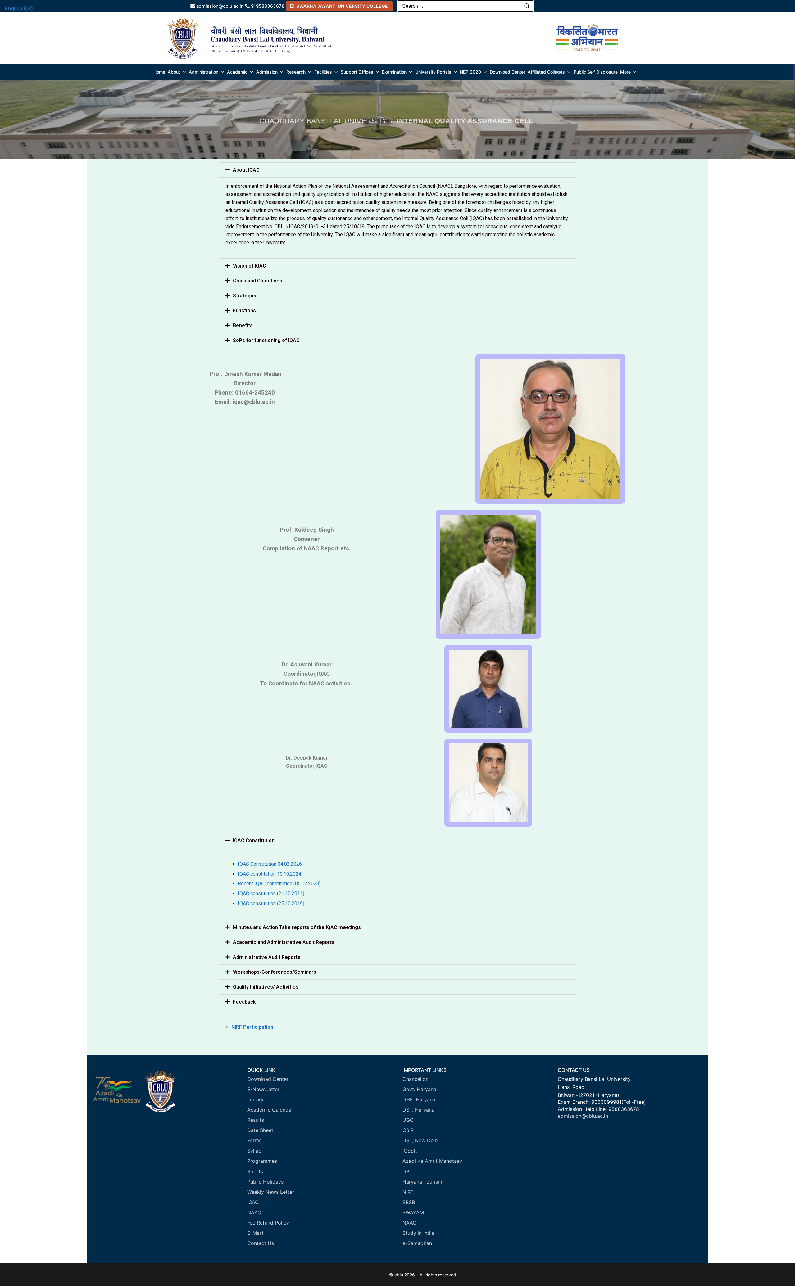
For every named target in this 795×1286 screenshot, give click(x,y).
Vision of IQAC (249, 266)
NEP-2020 (470, 71)
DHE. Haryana (418, 1099)
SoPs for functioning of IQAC (266, 340)
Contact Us (260, 1243)
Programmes (262, 1161)
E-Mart (255, 1233)
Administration (203, 71)
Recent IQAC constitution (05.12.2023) (279, 884)
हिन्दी (28, 8)
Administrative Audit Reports (266, 957)
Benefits (243, 325)
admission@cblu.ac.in (583, 1116)
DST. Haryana (418, 1110)
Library (255, 1099)
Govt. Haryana (419, 1089)
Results (255, 1120)
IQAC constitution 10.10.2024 (269, 874)
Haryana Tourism (422, 1182)
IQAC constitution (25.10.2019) (271, 903)
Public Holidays (265, 1182)
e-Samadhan (417, 1243)
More (625, 71)
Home (159, 71)
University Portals (433, 71)
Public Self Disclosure (596, 71)
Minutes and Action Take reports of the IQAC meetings (297, 927)
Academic (237, 71)
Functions (244, 311)
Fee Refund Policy (268, 1223)
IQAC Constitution (254, 840)
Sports (255, 1171)
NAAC (254, 1212)
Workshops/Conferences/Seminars (274, 972)
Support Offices (357, 71)
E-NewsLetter (263, 1089)
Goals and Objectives (257, 281)
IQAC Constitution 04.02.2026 (270, 864)
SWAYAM (413, 1212)
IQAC (253, 1202)
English (13, 8)
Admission (267, 71)
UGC (408, 1120)
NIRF (407, 1192)
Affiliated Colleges (546, 71)
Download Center (507, 71)
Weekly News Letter (270, 1192)
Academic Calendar (270, 1110)
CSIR (408, 1130)
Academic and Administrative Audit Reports (283, 942)
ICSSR (409, 1151)
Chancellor (415, 1079)
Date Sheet (260, 1130)
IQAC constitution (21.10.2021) (271, 893)
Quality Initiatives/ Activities (265, 987)
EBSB (408, 1202)
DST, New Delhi (420, 1140)
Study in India (418, 1233)
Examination (394, 71)
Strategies (245, 296)
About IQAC (246, 170)
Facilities (323, 71)
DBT (407, 1171)
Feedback (244, 1002)
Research (296, 71)
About (174, 71)
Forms (254, 1140)
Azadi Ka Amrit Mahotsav (432, 1161)
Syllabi (255, 1151)
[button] (397, 170)
